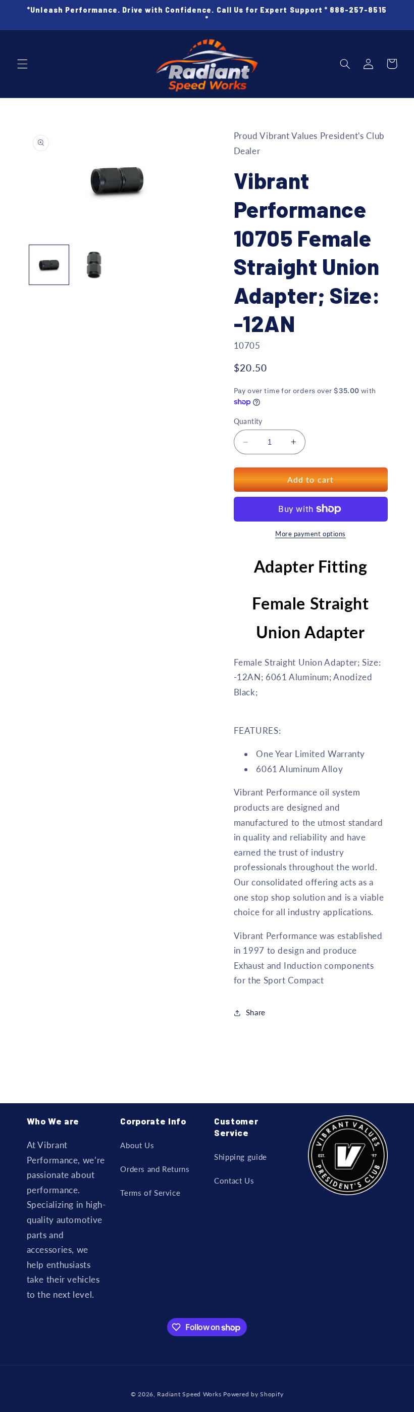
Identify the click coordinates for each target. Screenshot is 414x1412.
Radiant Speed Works (189, 1394)
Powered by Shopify (253, 1394)
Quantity (248, 421)
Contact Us (234, 1180)
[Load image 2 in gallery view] (94, 265)
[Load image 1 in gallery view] (49, 265)
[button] (22, 63)
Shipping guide (240, 1156)
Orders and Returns (154, 1168)
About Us (137, 1145)
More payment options (310, 534)
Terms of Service (150, 1192)
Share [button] (256, 1012)
